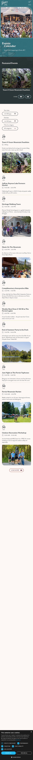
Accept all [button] (8, 753)
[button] (16, 757)
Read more (18, 740)
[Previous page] (21, 96)
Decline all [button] (24, 753)
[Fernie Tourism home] (5, 3)
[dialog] (16, 745)
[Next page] (28, 96)
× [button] (31, 731)
